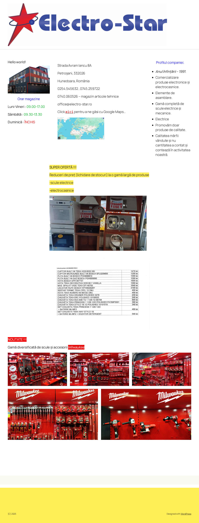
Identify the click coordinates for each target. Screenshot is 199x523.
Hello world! (17, 62)
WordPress (186, 513)
